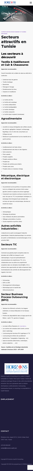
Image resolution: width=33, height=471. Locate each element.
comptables (22, 326)
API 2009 (21, 349)
